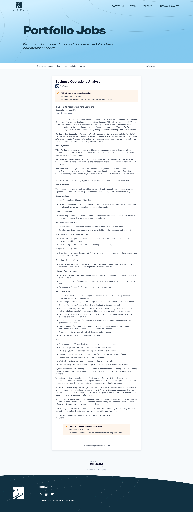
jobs (62, 66)
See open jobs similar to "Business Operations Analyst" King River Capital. (88, 99)
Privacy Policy (58, 500)
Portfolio (118, 6)
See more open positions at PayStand (96, 446)
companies (45, 66)
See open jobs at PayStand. (71, 96)
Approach (148, 6)
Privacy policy (91, 470)
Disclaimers (69, 500)
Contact (44, 487)
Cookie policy (102, 470)
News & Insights (169, 6)
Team (133, 6)
